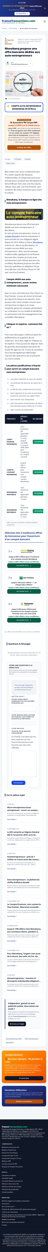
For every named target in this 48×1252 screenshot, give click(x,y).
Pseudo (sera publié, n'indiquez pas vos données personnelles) (23, 701)
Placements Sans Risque (10, 1153)
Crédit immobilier (7, 1192)
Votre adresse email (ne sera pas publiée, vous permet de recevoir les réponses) (23, 717)
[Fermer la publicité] (45, 8)
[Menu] (44, 21)
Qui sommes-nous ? (8, 1206)
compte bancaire (12, 236)
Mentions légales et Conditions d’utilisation (15, 1201)
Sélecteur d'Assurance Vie (10, 1184)
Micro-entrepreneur (31, 1039)
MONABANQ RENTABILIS (12, 493)
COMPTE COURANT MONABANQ (12, 472)
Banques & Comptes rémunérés (12, 1167)
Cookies (4, 1225)
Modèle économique (8, 1219)
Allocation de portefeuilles (10, 1189)
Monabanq (38, 242)
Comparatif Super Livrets (10, 1156)
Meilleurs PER (6, 1161)
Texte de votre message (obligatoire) (21, 732)
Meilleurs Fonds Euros (9, 1150)
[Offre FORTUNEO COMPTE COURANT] (27, 604)
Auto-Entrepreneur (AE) (13, 1039)
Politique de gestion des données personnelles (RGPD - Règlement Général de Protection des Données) (23, 1216)
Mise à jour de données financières (13, 1222)
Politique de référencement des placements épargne (19, 1209)
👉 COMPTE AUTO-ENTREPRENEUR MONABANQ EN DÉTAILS (24, 107)
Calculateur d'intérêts (9, 1175)
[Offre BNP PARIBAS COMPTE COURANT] (27, 578)
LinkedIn (27, 159)
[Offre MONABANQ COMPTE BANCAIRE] (27, 551)
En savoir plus (24, 1078)
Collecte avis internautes (10, 1212)
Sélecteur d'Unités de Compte (11, 1187)
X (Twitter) (17, 159)
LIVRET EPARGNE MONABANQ (12, 441)
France (18, 21)
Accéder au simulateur (24, 1101)
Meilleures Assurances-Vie (10, 1147)
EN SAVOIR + (39, 442)
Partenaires (5, 1204)
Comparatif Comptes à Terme (11, 1158)
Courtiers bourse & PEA (9, 1164)
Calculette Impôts (7, 1178)
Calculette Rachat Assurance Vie (12, 1181)
